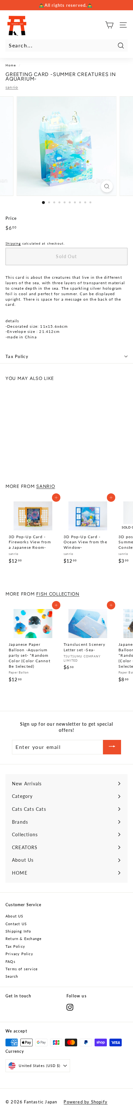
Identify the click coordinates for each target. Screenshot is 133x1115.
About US (14, 916)
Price (11, 218)
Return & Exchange (23, 938)
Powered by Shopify (85, 1101)
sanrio (11, 87)
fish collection (57, 594)
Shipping (13, 243)
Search (11, 976)
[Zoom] (107, 186)
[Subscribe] (112, 747)
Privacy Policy (19, 954)
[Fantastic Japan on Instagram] (69, 1007)
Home (10, 65)
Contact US (16, 924)
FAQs (10, 961)
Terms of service (21, 969)
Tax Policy (16, 356)
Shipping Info (18, 931)
